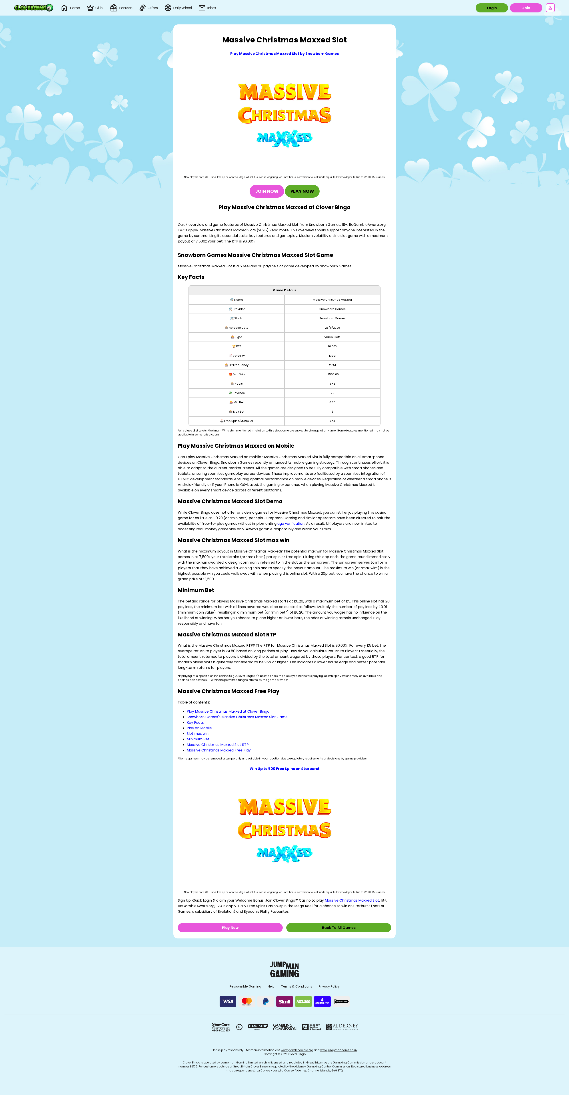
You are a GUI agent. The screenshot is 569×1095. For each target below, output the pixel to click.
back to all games (339, 927)
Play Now (302, 191)
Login (492, 7)
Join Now (266, 191)
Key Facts (195, 722)
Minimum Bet (198, 739)
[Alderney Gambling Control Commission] (342, 1027)
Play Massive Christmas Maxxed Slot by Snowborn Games (284, 53)
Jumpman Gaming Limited (239, 1062)
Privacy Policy (329, 986)
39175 (193, 1066)
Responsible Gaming (245, 986)
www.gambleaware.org (297, 1050)
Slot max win (197, 733)
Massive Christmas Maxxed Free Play (219, 750)
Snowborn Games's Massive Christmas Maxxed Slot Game (237, 716)
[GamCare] (221, 1027)
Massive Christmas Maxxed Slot (352, 900)
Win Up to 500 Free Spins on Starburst (285, 768)
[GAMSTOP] (258, 1027)
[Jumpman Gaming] (284, 976)
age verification (291, 523)
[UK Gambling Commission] (284, 1027)
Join (526, 7)
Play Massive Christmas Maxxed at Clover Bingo (228, 711)
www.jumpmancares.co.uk (338, 1050)
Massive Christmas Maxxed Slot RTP (218, 744)
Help (271, 986)
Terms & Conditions (296, 986)
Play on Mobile (199, 728)
